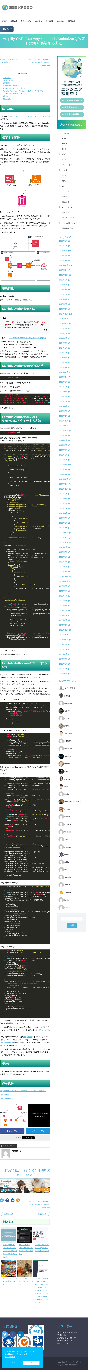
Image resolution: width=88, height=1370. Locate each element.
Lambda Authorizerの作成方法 (14, 88)
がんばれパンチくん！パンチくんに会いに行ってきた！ (26, 1281)
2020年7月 (63, 552)
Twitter (2, 1200)
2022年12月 (64, 421)
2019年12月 (64, 576)
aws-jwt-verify (28, 1037)
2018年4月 (63, 669)
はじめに (7, 78)
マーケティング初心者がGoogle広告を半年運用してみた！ (42, 1248)
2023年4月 (63, 406)
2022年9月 (63, 435)
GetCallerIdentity (6, 1042)
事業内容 (14, 21)
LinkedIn (12, 1200)
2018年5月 (63, 664)
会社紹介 (38, 21)
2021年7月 (63, 499)
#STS (48, 65)
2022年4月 (63, 460)
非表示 (24, 73)
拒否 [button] (13, 1363)
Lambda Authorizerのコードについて (16, 93)
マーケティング (68, 218)
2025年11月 (63, 270)
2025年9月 (63, 280)
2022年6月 (63, 450)
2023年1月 (63, 416)
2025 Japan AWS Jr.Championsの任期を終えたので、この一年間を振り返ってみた (10, 1251)
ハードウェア (67, 207)
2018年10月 (64, 640)
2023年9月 (63, 382)
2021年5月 (63, 508)
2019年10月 (64, 581)
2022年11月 (63, 426)
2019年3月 (63, 615)
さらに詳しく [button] (10, 1357)
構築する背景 (8, 80)
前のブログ (8, 1214)
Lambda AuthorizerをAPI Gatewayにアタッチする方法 (23, 91)
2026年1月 (63, 260)
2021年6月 (63, 504)
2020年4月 (63, 562)
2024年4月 (63, 353)
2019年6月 (63, 601)
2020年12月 (64, 533)
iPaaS (64, 138)
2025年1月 (63, 309)
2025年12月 (64, 265)
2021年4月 (63, 513)
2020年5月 (63, 557)
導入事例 (49, 21)
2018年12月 (64, 630)
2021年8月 (63, 494)
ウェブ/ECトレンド (69, 223)
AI (63, 186)
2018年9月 (63, 645)
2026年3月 (63, 251)
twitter (5, 1334)
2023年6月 (63, 397)
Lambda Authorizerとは (11, 86)
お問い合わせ (7, 29)
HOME (4, 21)
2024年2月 (63, 363)
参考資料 (7, 99)
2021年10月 (64, 489)
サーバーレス (16, 60)
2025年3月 (63, 304)
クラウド (12, 62)
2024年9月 (63, 328)
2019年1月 (63, 625)
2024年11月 (63, 319)
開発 (3, 62)
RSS (18, 1200)
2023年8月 (63, 387)
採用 (64, 159)
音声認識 (65, 197)
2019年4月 (63, 610)
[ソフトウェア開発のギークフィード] (17, 8)
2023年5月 (63, 401)
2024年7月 (63, 338)
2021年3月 (63, 518)
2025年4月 (63, 299)
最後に (6, 96)
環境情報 (7, 83)
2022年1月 (63, 474)
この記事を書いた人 (9, 1146)
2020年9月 (63, 547)
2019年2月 (63, 620)
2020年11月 (63, 538)
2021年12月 (64, 479)
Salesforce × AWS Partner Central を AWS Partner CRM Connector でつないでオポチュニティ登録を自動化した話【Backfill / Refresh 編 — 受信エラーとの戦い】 (42, 1290)
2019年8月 (63, 591)
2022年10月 (64, 431)
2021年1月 (63, 528)
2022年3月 (63, 465)
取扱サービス (26, 21)
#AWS (40, 60)
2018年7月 (63, 654)
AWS (9, 60)
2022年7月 (63, 445)
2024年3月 (63, 358)
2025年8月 (63, 285)
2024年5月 (63, 348)
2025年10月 (64, 275)
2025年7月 (63, 290)
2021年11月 (63, 484)
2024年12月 (64, 314)
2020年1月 (63, 572)
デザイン (65, 212)
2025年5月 (63, 294)
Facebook (7, 1200)
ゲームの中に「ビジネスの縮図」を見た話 (10, 1281)
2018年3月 (63, 674)
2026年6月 (63, 241)
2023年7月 (63, 392)
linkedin (21, 1334)
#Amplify (40, 62)
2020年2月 (63, 567)
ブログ (64, 170)
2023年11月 (63, 377)
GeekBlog (60, 21)
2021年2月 (63, 523)
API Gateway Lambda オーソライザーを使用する (27, 338)
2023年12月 (64, 372)
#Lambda (33, 62)
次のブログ (42, 1214)
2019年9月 (63, 586)
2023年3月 (63, 411)
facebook (13, 1334)
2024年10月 (64, 324)
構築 (6, 62)
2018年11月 (63, 635)
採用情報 (71, 21)
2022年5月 (63, 455)
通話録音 (65, 202)
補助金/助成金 (67, 228)
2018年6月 (63, 659)
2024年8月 (63, 333)
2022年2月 (63, 469)
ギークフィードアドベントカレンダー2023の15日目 (30, 116)
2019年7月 (63, 596)
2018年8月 (63, 649)
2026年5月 (63, 246)
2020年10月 (64, 542)
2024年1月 (63, 367)
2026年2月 (63, 256)
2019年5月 (63, 606)
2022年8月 (63, 440)
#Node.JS (46, 60)
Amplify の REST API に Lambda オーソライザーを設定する (23, 1091)
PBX (64, 149)
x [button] (41, 1348)
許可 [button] (31, 1363)
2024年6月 (63, 343)
